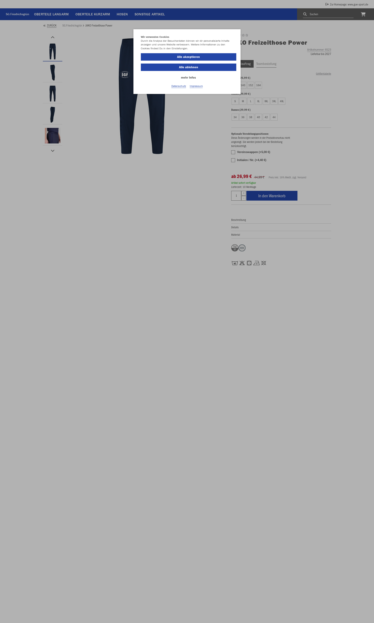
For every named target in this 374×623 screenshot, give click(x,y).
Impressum (196, 86)
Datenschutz (178, 86)
